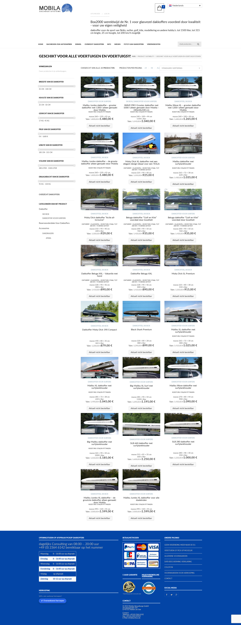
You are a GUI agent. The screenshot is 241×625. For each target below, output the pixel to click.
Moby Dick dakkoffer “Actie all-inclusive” (99, 218)
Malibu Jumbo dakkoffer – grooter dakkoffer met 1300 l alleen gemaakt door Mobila (99, 107)
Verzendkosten (153, 44)
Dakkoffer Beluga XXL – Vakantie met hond (99, 275)
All (158, 68)
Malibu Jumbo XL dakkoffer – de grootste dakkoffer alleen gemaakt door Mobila (99, 500)
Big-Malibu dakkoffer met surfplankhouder (99, 443)
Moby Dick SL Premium (183, 274)
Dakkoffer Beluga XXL (141, 274)
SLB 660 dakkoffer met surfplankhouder (141, 444)
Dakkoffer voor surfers (99, 101)
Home (40, 44)
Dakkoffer (179, 101)
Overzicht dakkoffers (94, 44)
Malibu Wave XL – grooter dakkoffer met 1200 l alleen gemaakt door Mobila (183, 107)
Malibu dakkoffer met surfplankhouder (183, 162)
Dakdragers (48, 233)
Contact (168, 578)
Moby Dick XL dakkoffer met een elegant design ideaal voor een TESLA (141, 162)
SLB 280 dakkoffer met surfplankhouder (183, 443)
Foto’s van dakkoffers (134, 44)
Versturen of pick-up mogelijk (178, 550)
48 (152, 68)
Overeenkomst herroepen (53, 601)
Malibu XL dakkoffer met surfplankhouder (99, 387)
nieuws (117, 44)
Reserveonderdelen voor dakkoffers (54, 223)
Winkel (78, 44)
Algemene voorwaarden (175, 556)
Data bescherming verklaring (178, 562)
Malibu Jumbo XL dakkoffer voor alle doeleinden (141, 499)
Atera (48, 238)
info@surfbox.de (134, 618)
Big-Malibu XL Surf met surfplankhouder (141, 387)
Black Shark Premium (141, 329)
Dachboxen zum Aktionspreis (59, 44)
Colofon (168, 567)
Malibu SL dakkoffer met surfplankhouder (183, 330)
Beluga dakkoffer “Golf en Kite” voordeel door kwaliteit (141, 218)
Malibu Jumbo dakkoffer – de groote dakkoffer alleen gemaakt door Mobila (99, 162)
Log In (106, 14)
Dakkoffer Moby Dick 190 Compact (99, 330)
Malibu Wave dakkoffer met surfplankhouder (183, 387)
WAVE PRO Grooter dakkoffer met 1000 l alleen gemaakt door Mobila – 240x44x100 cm (141, 107)
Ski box (129, 101)
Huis (134, 56)
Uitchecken (95, 14)
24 (146, 68)
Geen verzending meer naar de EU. (180, 545)
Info (109, 44)
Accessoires (44, 228)
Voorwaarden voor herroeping (179, 573)
